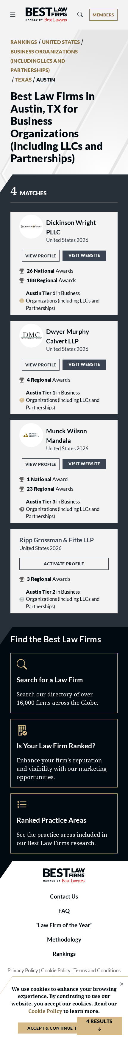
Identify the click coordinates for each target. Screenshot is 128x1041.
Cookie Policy (56, 971)
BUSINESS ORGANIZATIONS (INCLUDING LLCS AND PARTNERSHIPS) (44, 61)
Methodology (64, 939)
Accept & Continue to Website (64, 1028)
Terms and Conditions (97, 971)
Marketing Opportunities (64, 753)
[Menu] (13, 15)
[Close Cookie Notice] (118, 984)
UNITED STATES (61, 42)
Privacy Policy (22, 971)
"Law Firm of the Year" (64, 925)
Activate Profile (64, 563)
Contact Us (64, 896)
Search (64, 683)
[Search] (80, 14)
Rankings (64, 954)
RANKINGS (23, 42)
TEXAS (23, 80)
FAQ (64, 911)
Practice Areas (64, 823)
